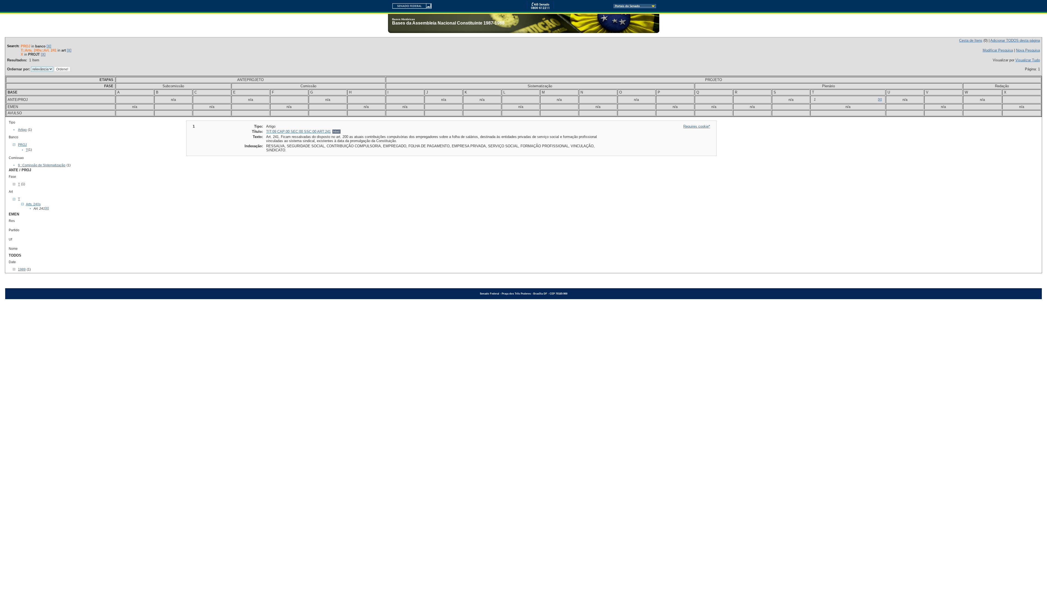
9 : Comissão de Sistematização (41, 165)
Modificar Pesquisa (998, 50)
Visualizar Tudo (1027, 60)
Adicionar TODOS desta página (1015, 40)
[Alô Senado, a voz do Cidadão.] (540, 8)
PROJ (22, 145)
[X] (49, 46)
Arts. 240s (33, 204)
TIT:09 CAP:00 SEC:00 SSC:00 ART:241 (298, 132)
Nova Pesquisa (1028, 50)
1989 (22, 269)
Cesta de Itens (970, 40)
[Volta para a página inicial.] (410, 5)
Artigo (22, 130)
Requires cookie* (696, 126)
